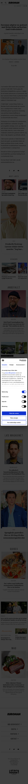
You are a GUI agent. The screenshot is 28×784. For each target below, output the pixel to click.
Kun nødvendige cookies (14, 422)
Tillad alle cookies (14, 413)
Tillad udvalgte (14, 418)
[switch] (24, 396)
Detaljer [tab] (11, 364)
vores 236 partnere (10, 372)
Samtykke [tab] (4, 364)
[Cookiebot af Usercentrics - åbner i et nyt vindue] (19, 360)
